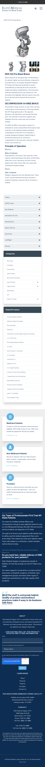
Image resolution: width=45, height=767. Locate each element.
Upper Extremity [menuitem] (11, 286)
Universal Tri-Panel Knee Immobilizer (16, 372)
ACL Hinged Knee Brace (13, 368)
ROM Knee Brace (11, 325)
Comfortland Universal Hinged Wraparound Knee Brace (21, 334)
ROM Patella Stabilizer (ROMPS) (15, 342)
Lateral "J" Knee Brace (12, 393)
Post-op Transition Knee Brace (14, 385)
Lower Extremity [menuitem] (11, 282)
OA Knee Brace (11, 355)
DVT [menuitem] (8, 295)
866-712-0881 (23, 2)
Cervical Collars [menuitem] (10, 269)
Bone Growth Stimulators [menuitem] (13, 278)
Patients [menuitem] (22, 684)
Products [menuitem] (22, 681)
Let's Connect (13, 498)
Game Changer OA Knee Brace (14, 351)
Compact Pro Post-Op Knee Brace (15, 389)
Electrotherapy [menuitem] (10, 290)
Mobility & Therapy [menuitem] (12, 299)
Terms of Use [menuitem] (22, 762)
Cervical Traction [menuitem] (11, 273)
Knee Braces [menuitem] (10, 265)
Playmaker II (10, 329)
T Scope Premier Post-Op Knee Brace (16, 376)
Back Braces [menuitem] (10, 261)
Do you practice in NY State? (12, 513)
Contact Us (12, 435)
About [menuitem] (23, 678)
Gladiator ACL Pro (11, 363)
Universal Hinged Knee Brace (14, 317)
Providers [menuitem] (22, 686)
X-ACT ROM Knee (11, 338)
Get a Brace (12, 466)
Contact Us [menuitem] (22, 689)
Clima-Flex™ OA (11, 359)
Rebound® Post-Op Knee (13, 380)
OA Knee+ (9, 346)
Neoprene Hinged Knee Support (15, 321)
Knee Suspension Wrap (13, 397)
